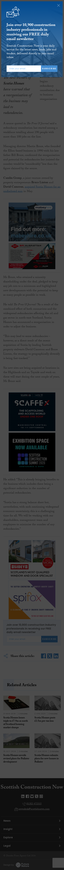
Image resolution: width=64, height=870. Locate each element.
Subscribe (49, 68)
